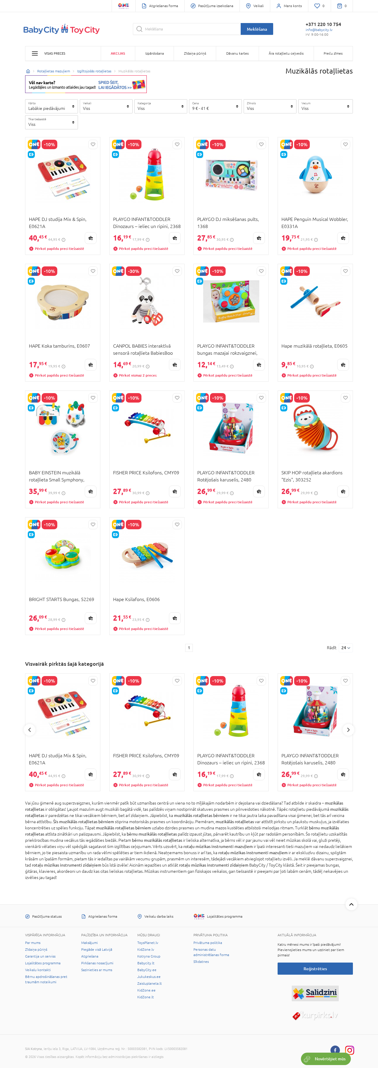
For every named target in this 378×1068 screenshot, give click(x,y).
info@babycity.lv (319, 30)
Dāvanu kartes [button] (237, 53)
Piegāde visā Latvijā (96, 949)
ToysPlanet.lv (147, 943)
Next (348, 730)
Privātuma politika (207, 943)
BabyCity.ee (147, 970)
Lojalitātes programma (43, 963)
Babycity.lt (145, 963)
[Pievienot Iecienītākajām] (93, 144)
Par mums (32, 943)
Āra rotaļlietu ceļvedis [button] (286, 53)
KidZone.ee (146, 990)
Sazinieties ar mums (96, 970)
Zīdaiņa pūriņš (36, 949)
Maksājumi (89, 943)
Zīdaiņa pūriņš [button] (195, 53)
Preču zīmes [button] (333, 53)
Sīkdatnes (201, 962)
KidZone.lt (145, 997)
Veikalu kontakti (38, 970)
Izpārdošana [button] (154, 53)
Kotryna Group (148, 956)
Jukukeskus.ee (149, 977)
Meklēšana (257, 29)
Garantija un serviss (40, 956)
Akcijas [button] (118, 53)
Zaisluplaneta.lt (149, 983)
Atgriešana (89, 956)
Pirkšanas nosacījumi (97, 963)
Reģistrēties (315, 968)
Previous (29, 730)
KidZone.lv (145, 949)
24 (343, 647)
